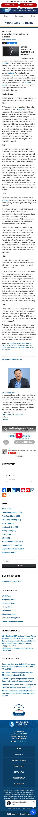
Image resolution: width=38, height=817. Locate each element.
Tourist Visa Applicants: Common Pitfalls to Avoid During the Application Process (18, 642)
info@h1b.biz (22, 741)
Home (6, 16)
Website (19, 754)
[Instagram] (32, 490)
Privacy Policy (19, 760)
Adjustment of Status (14, 343)
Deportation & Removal (13, 549)
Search (19, 566)
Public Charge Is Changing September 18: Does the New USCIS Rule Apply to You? (18, 680)
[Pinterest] (23, 490)
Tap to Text (28, 5)
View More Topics (9, 552)
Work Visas (8, 523)
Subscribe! (20, 456)
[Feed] (4, 495)
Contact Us (19, 16)
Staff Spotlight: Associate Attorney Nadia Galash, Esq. (17, 649)
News (8, 349)
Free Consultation (12, 347)
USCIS (19, 109)
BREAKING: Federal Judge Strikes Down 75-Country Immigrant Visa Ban (17, 674)
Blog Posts (19, 784)
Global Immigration (23, 347)
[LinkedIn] (13, 490)
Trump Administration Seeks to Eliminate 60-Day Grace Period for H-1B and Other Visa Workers (19, 693)
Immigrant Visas (10, 527)
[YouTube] (27, 490)
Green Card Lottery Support (12, 621)
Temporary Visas (8, 599)
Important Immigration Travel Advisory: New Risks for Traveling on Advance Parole (19, 686)
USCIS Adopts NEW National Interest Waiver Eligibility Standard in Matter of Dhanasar (19, 637)
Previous (6, 359)
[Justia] (18, 490)
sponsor (5, 200)
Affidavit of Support (7, 345)
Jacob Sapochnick (8, 392)
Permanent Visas (8, 603)
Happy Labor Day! (9, 646)
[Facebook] (4, 490)
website (11, 73)
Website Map (19, 778)
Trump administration (12, 541)
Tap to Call (9, 5)
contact (5, 63)
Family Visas (21, 345)
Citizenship (6, 610)
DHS (6, 538)
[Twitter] (9, 490)
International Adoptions (11, 618)
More (33, 16)
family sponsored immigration (12, 414)
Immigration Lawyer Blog (11, 581)
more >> (5, 419)
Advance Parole (26, 343)
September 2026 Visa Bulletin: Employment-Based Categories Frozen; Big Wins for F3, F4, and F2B (19, 666)
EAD (15, 345)
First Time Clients (11, 516)
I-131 (31, 347)
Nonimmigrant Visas (12, 545)
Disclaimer (19, 766)
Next (19, 359)
